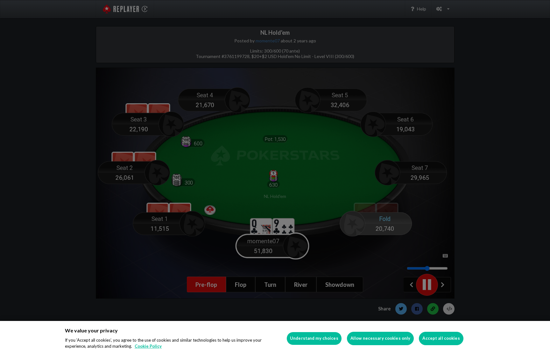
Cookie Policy (148, 346)
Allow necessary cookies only (380, 338)
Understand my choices (314, 338)
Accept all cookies (441, 338)
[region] (275, 338)
